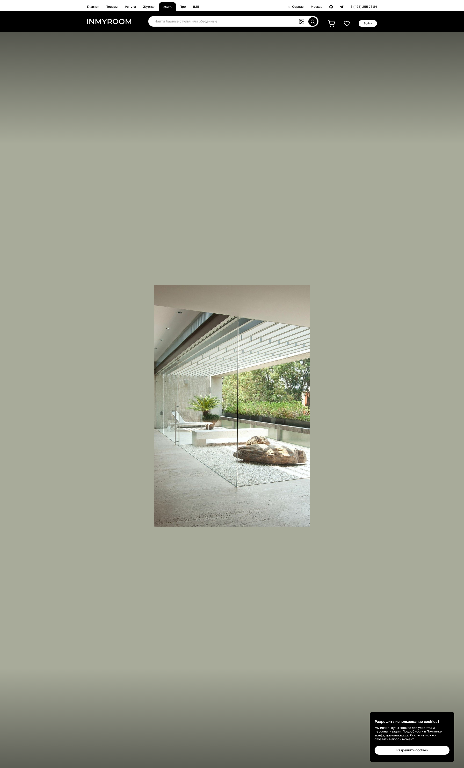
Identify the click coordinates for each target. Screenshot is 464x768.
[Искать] (312, 21)
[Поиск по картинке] (301, 21)
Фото (167, 7)
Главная (93, 6)
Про (183, 6)
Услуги (130, 6)
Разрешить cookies (412, 750)
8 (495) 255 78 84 (364, 6)
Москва (316, 6)
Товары (112, 6)
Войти (368, 23)
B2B (196, 6)
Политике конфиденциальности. (408, 733)
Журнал (149, 6)
